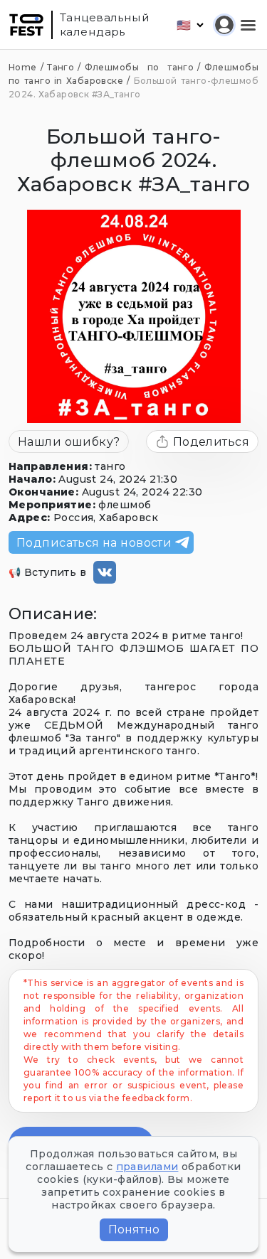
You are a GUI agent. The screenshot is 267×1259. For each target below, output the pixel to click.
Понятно (133, 1229)
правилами (147, 1166)
